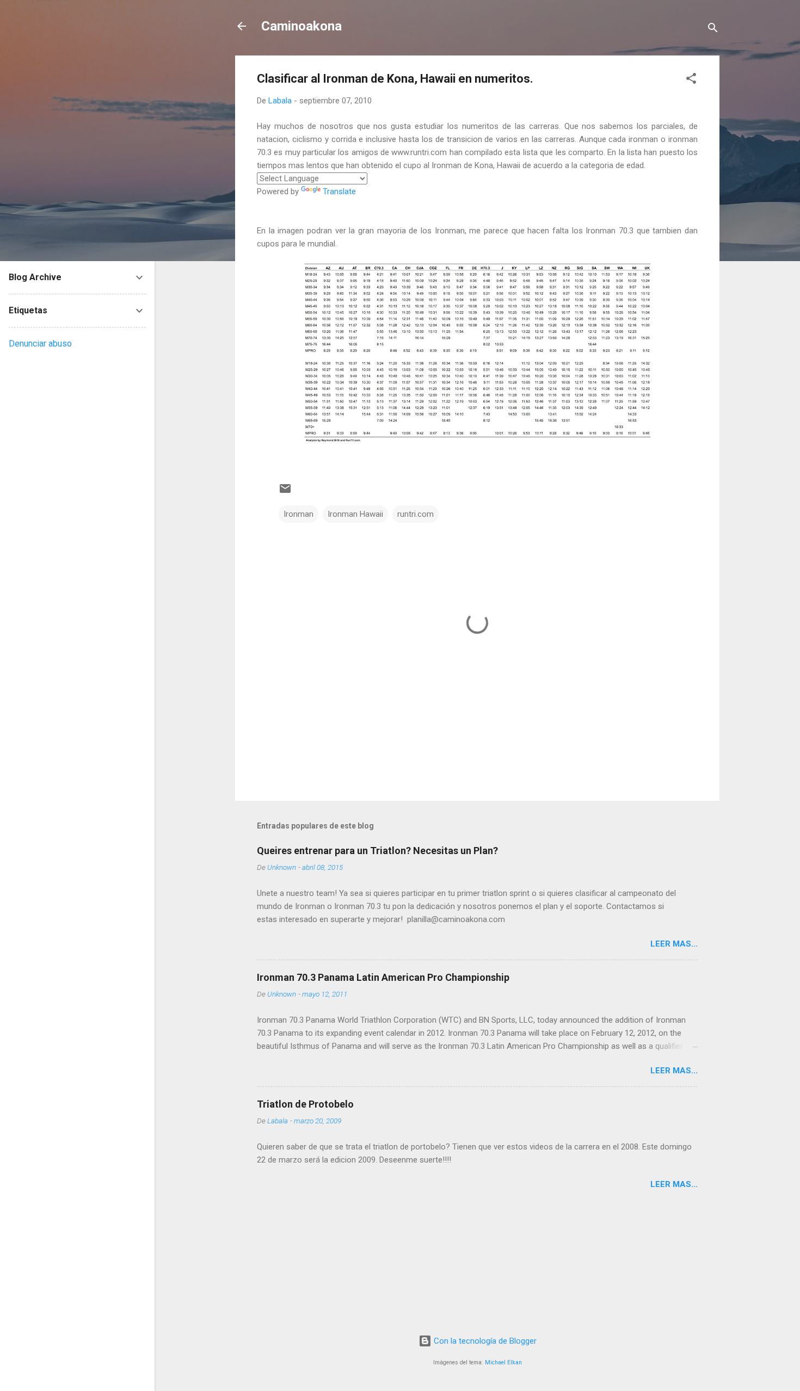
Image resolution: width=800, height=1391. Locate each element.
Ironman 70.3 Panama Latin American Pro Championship (383, 977)
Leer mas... (674, 944)
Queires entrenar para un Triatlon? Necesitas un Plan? (377, 850)
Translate (339, 191)
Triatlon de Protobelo (305, 1104)
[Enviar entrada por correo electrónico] (285, 492)
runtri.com (415, 514)
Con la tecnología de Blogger (484, 1341)
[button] (691, 80)
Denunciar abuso (40, 343)
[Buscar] (712, 29)
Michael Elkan (503, 1362)
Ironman (298, 514)
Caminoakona (301, 26)
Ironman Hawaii (355, 514)
